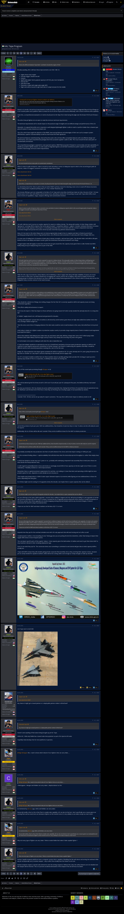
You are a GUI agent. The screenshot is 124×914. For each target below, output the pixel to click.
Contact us (85, 888)
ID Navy (108, 107)
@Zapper (45, 369)
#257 (98, 774)
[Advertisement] (62, 31)
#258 (98, 798)
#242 (98, 95)
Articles (47, 2)
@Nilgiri (19, 753)
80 (14, 706)
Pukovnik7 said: (23, 724)
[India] (3, 46)
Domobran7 (8, 701)
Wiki (55, 2)
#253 (98, 625)
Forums (37, 2)
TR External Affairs (110, 85)
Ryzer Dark (9, 888)
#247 (98, 366)
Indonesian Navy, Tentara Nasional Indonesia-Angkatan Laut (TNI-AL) (113, 100)
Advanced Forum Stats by (62, 909)
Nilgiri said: (21, 160)
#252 (98, 558)
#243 (98, 156)
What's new (65, 2)
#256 (98, 749)
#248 (98, 404)
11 (14, 53)
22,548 (13, 115)
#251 (98, 513)
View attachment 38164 (24, 175)
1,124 (13, 171)
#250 (98, 487)
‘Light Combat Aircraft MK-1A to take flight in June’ (39, 374)
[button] (41, 2)
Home (28, 2)
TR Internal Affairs (110, 114)
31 (34, 53)
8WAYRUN (70, 911)
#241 (98, 57)
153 (9, 115)
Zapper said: (22, 205)
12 (17, 53)
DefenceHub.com (90, 2)
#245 (98, 253)
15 (28, 53)
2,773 (13, 75)
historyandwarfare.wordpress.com (8, 709)
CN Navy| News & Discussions (112, 89)
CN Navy (108, 95)
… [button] (10, 53)
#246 (98, 285)
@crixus (29, 809)
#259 (98, 823)
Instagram (106, 60)
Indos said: (21, 61)
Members (77, 2)
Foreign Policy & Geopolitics (111, 80)
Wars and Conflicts (110, 75)
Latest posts (107, 66)
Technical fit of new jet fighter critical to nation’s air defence (37, 99)
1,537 (13, 765)
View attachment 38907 (25, 700)
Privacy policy (105, 888)
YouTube (105, 59)
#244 (98, 200)
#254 (98, 692)
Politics (110, 110)
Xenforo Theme (62, 910)
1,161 (13, 788)
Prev (4, 53)
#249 (98, 436)
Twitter (105, 57)
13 (21, 53)
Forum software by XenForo (62, 907)
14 (24, 53)
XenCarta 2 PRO (55, 911)
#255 (98, 720)
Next (39, 53)
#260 (98, 849)
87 (10, 75)
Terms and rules (95, 888)
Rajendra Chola (7, 49)
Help (112, 888)
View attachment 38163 (24, 172)
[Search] (117, 2)
